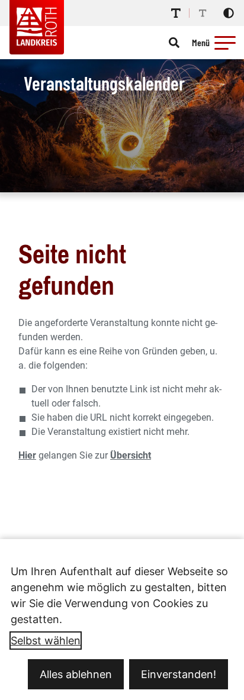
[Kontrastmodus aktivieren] (229, 13)
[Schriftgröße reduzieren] (203, 13)
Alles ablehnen (76, 674)
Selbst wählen (46, 640)
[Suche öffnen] (174, 43)
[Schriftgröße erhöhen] (176, 13)
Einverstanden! (178, 674)
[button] (225, 42)
